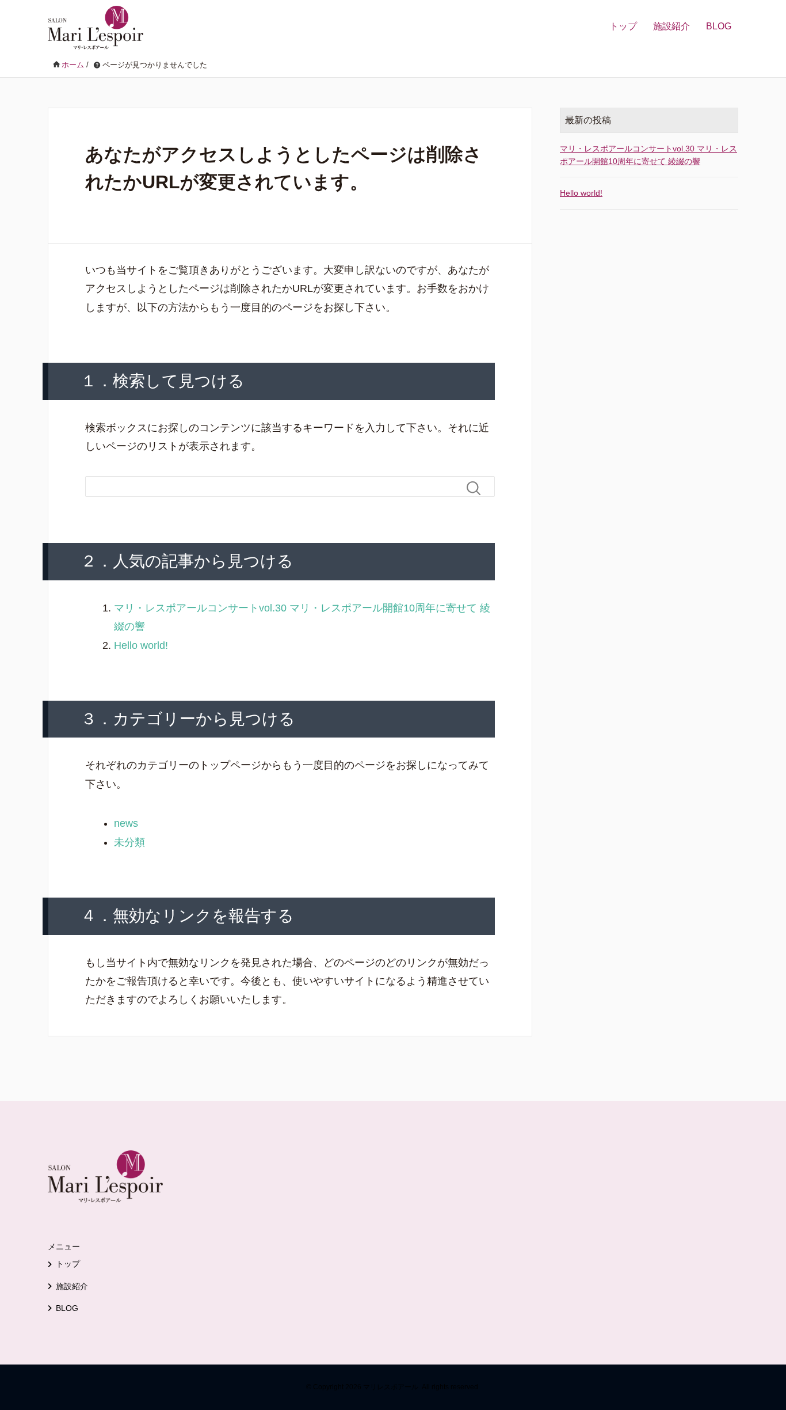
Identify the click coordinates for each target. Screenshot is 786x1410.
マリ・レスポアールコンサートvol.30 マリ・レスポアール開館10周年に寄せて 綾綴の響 (648, 155)
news (126, 823)
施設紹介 (671, 26)
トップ (623, 26)
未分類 (129, 842)
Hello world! (141, 645)
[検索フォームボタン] (478, 488)
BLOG (718, 26)
